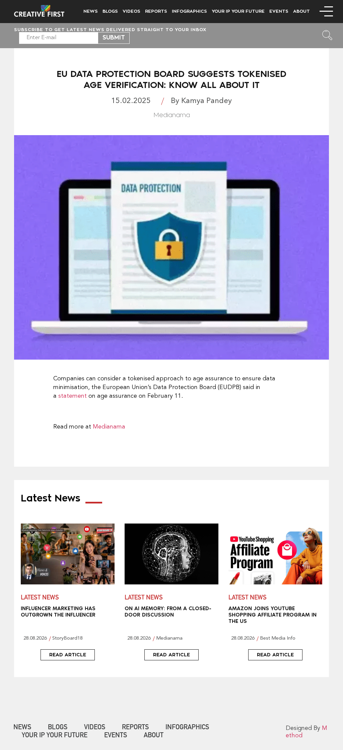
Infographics (189, 11)
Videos (131, 11)
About (301, 11)
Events (278, 11)
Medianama (109, 427)
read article (67, 654)
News (90, 11)
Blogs (110, 11)
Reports (156, 11)
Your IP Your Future (238, 11)
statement (72, 396)
